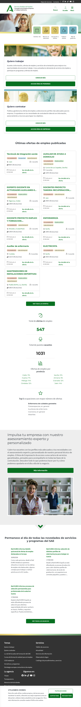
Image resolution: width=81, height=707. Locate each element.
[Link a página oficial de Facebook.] (23, 675)
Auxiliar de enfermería (18, 246)
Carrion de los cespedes (53, 168)
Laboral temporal (32, 158)
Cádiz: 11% (26, 375)
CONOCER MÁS (41, 78)
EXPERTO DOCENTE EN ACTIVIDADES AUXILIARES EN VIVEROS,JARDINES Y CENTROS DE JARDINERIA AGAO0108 (21, 189)
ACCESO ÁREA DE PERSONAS (40, 84)
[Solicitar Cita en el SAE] (37, 31)
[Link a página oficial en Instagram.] (34, 675)
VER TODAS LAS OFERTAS (40, 304)
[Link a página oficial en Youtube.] (31, 675)
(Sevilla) (65, 168)
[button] (55, 10)
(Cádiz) (18, 201)
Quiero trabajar (9, 647)
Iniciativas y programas (12, 664)
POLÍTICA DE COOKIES (60, 691)
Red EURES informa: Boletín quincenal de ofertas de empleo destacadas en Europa (22, 551)
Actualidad (39, 650)
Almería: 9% (58, 378)
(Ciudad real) (20, 229)
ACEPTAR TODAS (54, 695)
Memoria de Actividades (12, 682)
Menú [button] (72, 10)
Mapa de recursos (46, 2)
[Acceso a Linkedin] (25, 675)
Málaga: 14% (26, 381)
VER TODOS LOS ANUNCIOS (40, 621)
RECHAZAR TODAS (67, 695)
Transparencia (9, 679)
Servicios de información (44, 654)
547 (41, 329)
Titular (6, 676)
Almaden (12, 229)
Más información (40, 470)
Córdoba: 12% (26, 383)
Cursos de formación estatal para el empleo (18, 657)
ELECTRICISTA (50, 246)
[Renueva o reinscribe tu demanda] (46, 31)
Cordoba (12, 254)
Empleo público (59, 161)
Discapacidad (22, 158)
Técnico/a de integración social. (22, 154)
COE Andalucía (9, 660)
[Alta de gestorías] (73, 31)
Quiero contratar (9, 650)
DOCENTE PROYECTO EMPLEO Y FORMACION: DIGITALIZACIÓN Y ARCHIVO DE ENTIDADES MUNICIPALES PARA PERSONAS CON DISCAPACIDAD (22, 219)
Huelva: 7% (26, 378)
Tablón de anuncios (42, 647)
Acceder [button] (65, 10)
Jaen (10, 162)
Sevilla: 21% (58, 375)
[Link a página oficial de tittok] (28, 675)
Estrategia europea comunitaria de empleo (18, 667)
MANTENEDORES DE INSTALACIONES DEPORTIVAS (21, 272)
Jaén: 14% (58, 383)
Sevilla (47, 229)
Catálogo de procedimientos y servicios (48, 660)
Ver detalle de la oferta (27, 171)
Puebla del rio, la (15, 285)
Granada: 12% (58, 381)
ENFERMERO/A (50, 218)
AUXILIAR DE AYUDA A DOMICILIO (54, 155)
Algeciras (12, 201)
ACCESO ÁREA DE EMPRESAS (40, 129)
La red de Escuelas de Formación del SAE (17, 654)
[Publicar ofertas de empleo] (64, 31)
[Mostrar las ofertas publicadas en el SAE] (55, 31)
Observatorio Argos (42, 657)
